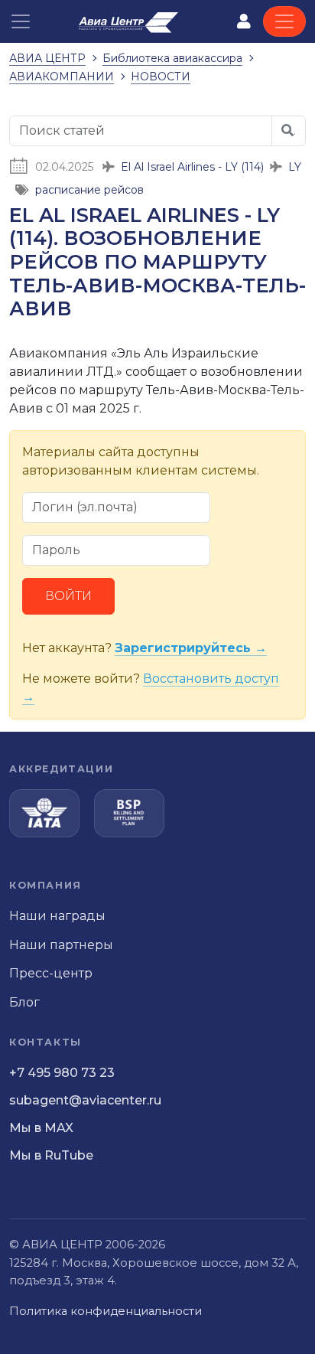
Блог (24, 1002)
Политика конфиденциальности (105, 1311)
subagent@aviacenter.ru (85, 1100)
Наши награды (57, 916)
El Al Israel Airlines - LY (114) (192, 167)
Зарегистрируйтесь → (191, 648)
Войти (68, 596)
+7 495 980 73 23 (62, 1072)
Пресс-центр (51, 973)
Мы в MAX (41, 1128)
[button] (20, 21)
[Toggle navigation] (284, 21)
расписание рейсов (89, 190)
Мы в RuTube (51, 1155)
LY (294, 167)
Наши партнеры (61, 945)
